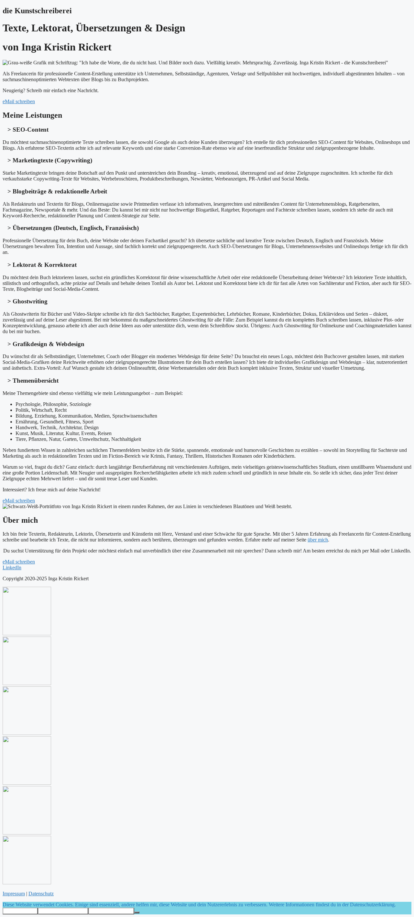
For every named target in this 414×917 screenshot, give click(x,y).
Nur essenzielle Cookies (63, 911)
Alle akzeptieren (20, 911)
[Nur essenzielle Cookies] (136, 912)
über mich (318, 539)
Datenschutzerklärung (111, 911)
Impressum (14, 893)
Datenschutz (41, 893)
